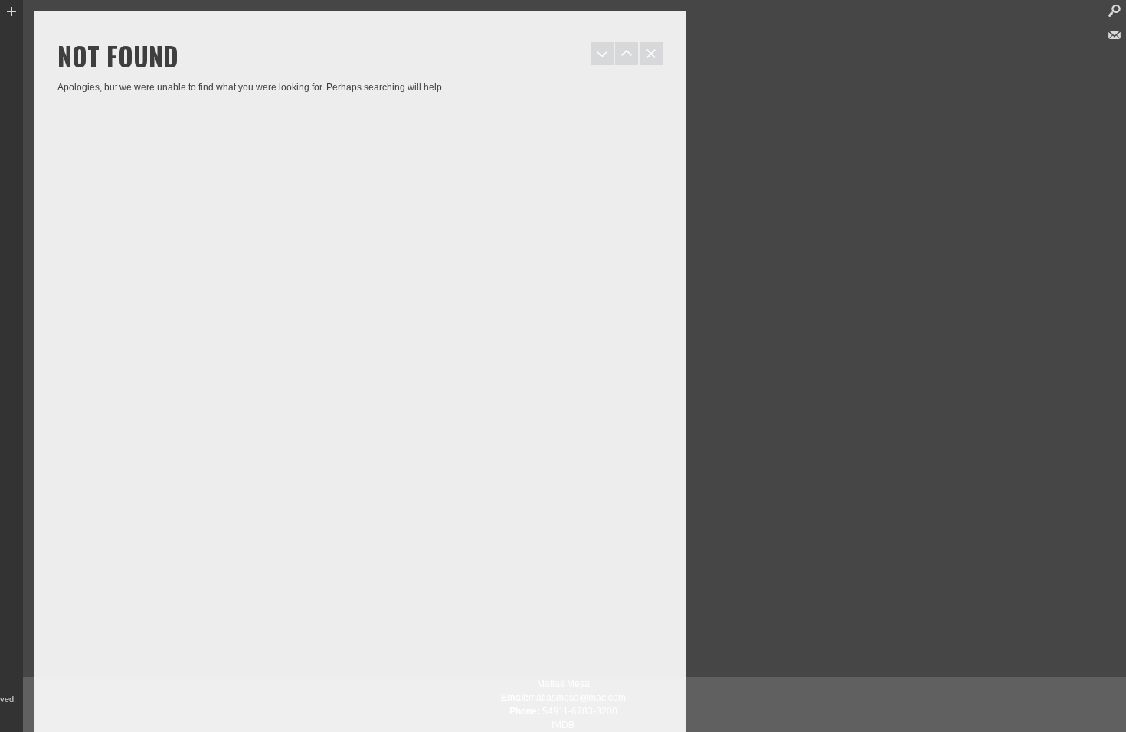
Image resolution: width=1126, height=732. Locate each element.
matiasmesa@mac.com (577, 697)
